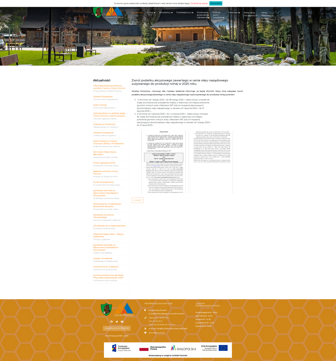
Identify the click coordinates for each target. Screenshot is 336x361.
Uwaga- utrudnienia (102, 258)
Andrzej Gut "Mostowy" (104, 124)
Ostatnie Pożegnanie (103, 132)
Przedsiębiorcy (183, 12)
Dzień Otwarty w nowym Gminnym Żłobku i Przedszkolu (108, 142)
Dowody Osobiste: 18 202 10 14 (162, 325)
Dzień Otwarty (100, 105)
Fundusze (233, 12)
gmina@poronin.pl (157, 333)
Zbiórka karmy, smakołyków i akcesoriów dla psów (107, 205)
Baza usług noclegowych (250, 14)
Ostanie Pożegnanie (103, 96)
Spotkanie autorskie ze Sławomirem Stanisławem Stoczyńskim (105, 193)
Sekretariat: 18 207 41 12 (159, 318)
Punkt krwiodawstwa (103, 182)
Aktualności (137, 12)
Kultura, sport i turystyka (217, 15)
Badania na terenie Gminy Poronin (105, 172)
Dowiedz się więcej (199, 3)
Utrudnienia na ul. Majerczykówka (109, 226)
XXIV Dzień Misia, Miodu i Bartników (105, 153)
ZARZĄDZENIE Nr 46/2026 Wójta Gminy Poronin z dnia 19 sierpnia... (109, 114)
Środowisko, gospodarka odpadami (203, 15)
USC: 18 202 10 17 (155, 321)
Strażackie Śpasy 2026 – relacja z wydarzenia (108, 235)
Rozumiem (216, 3)
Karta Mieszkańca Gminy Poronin (267, 17)
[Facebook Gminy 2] (112, 322)
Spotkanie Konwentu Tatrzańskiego (103, 216)
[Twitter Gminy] (117, 322)
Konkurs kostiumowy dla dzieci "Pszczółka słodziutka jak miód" (108, 276)
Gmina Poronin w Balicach (106, 267)
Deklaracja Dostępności (117, 328)
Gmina (150, 12)
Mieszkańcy (164, 12)
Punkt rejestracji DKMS (104, 163)
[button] (138, 200)
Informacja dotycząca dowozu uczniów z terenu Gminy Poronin (109, 87)
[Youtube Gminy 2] (122, 322)
